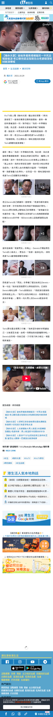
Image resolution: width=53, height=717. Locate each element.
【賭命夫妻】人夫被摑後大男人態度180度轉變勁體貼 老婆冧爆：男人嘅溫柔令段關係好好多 (25, 430)
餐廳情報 (5, 679)
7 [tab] (21, 18)
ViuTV (27, 458)
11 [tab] (31, 18)
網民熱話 (5, 687)
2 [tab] (23, 15)
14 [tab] (26, 21)
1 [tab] (21, 15)
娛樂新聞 (31, 12)
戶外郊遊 (15, 679)
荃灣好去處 (18, 676)
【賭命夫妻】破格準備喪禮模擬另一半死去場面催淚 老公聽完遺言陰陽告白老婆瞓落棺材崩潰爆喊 (26, 414)
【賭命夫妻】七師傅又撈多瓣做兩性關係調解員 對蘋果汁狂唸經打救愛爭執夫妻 (25, 423)
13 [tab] (23, 21)
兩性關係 (8, 463)
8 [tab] (23, 18)
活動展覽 (5, 673)
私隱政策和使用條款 (23, 702)
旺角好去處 (30, 676)
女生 (6, 458)
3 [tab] (26, 15)
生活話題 (14, 68)
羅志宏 (10, 75)
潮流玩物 (26, 68)
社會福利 (25, 679)
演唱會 (8, 8)
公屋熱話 (21, 12)
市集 (13, 673)
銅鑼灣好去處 (42, 673)
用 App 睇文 (44, 81)
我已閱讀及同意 (26, 707)
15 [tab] (28, 21)
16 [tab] (31, 21)
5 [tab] (31, 15)
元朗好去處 (6, 676)
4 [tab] (28, 15)
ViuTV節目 (39, 458)
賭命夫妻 (16, 458)
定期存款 (40, 12)
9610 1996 (11, 450)
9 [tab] (26, 18)
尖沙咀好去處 (28, 673)
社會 (39, 676)
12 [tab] (33, 18)
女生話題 (20, 463)
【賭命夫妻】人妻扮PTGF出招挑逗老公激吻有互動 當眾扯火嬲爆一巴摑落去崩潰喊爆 (26, 437)
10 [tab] (28, 18)
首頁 (5, 68)
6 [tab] (33, 15)
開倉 (19, 673)
